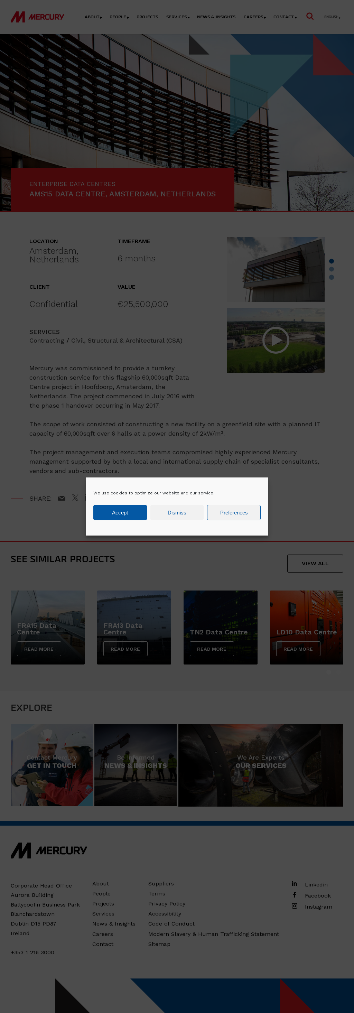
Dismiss (177, 512)
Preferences (234, 512)
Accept (120, 512)
